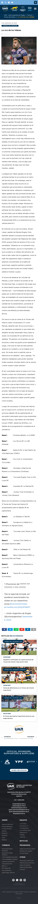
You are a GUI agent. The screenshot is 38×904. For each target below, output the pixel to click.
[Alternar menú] (35, 8)
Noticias (24, 841)
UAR (20, 641)
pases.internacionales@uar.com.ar (19, 809)
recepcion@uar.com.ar (19, 804)
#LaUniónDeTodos (18, 604)
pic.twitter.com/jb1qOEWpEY (17, 607)
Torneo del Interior (9, 17)
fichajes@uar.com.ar (19, 813)
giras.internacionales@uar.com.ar (19, 811)
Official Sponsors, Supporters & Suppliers (19, 752)
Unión (4, 820)
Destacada (6, 34)
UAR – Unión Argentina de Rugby (14, 15)
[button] (35, 2)
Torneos (29, 15)
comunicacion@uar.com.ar (19, 807)
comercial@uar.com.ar (19, 805)
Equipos (23, 820)
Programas (25, 845)
